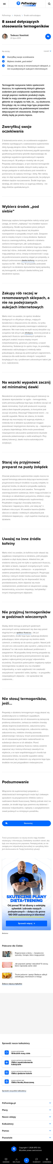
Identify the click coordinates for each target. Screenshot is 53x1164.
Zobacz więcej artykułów (12, 984)
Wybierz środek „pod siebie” (20, 61)
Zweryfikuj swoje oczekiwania (20, 57)
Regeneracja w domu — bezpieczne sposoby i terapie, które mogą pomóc (30, 954)
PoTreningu (6, 15)
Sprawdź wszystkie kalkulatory (14, 1091)
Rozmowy (37, 1162)
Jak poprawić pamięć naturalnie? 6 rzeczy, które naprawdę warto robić (31, 965)
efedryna (29, 333)
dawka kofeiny (27, 260)
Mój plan (16, 1162)
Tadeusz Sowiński (19, 35)
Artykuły (17, 15)
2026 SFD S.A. (35, 1148)
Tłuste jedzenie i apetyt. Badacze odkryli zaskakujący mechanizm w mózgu (31, 976)
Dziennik (6, 1162)
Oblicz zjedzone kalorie (21, 1073)
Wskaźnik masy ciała (20, 1053)
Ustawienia (47, 1162)
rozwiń (46, 51)
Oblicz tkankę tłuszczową (22, 1082)
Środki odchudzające (32, 15)
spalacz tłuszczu (23, 632)
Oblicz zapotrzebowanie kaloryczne (22, 1063)
